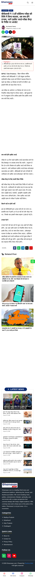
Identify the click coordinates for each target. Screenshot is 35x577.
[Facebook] (3, 32)
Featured (5, 10)
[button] (28, 2)
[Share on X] (27, 248)
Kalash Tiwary (12, 26)
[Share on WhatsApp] (18, 248)
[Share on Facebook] (14, 248)
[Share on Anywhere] (31, 248)
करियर (11, 10)
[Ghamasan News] (7, 2)
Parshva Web (29, 563)
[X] (10, 32)
